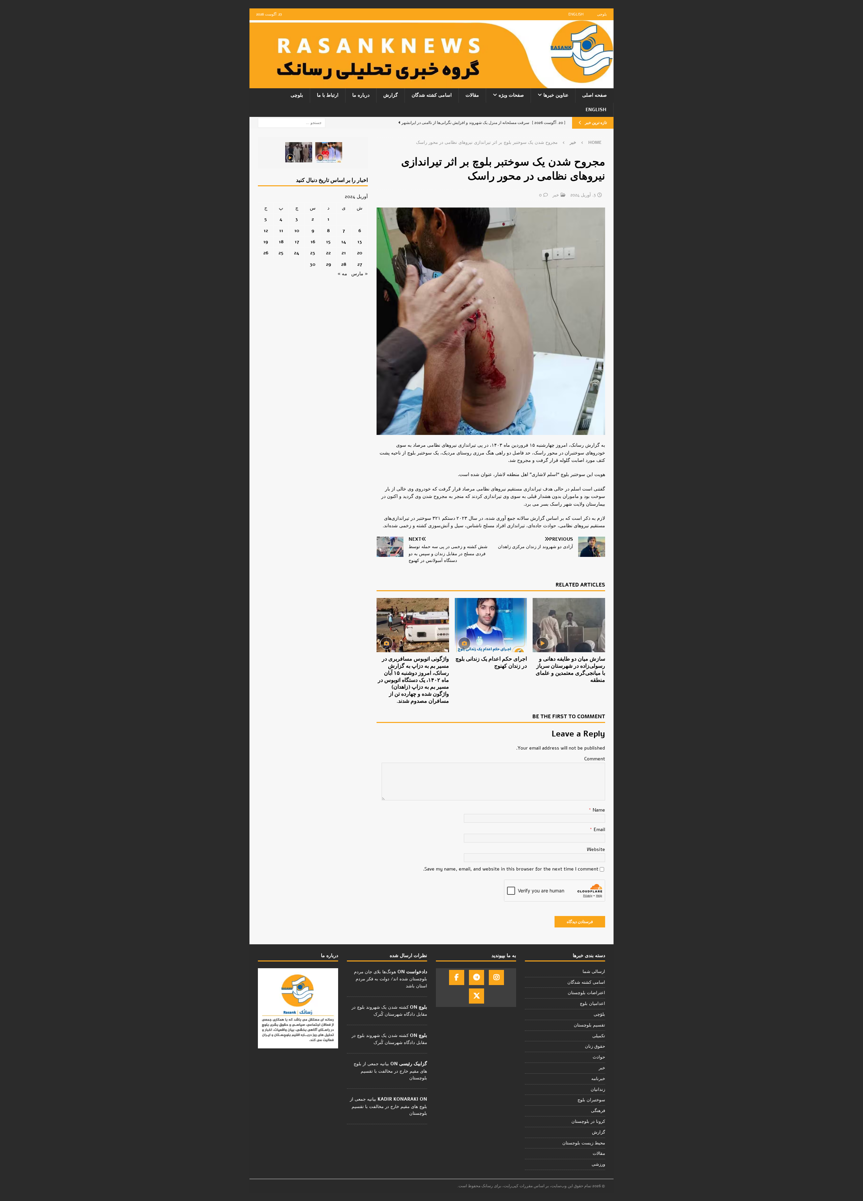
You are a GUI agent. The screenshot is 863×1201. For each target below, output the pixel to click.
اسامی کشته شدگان (432, 95)
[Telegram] (476, 977)
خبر (556, 195)
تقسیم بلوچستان (589, 1025)
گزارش (390, 95)
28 (343, 264)
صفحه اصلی (594, 95)
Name (598, 810)
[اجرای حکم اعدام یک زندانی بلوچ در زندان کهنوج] (491, 625)
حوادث (599, 1057)
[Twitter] (476, 996)
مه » (342, 274)
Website (596, 849)
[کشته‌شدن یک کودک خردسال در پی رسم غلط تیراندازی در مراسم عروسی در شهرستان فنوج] (328, 152)
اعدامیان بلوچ (592, 1004)
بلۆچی (599, 1014)
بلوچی (602, 14)
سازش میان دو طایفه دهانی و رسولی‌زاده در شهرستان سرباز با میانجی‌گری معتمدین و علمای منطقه (570, 669)
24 (296, 253)
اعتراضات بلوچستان (586, 993)
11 (281, 230)
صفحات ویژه (511, 95)
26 (265, 253)
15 (328, 242)
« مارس (359, 274)
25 (281, 253)
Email (598, 829)
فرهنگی (598, 1111)
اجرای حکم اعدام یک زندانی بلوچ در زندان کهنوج (491, 662)
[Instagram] (496, 977)
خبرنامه (598, 1079)
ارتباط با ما (327, 95)
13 (359, 242)
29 (328, 264)
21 (343, 253)
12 (266, 230)
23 (312, 253)
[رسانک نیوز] (431, 84)
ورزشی (598, 1164)
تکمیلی (598, 1036)
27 (359, 264)
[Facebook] (456, 977)
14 (343, 242)
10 (296, 230)
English (576, 14)
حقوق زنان (595, 1046)
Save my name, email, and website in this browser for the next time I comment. (510, 869)
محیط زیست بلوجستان (583, 1143)
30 (313, 264)
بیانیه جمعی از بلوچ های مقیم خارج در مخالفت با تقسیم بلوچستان (390, 1071)
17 (297, 242)
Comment (594, 759)
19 (265, 242)
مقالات (472, 95)
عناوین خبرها (555, 95)
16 (312, 242)
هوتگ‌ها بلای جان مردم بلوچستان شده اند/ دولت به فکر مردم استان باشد (390, 979)
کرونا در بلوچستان (588, 1121)
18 (281, 242)
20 (359, 253)
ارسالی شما (594, 972)
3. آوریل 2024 (583, 195)
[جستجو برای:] (291, 122)
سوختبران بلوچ (591, 1100)
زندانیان (598, 1089)
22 (328, 253)
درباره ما (360, 95)
